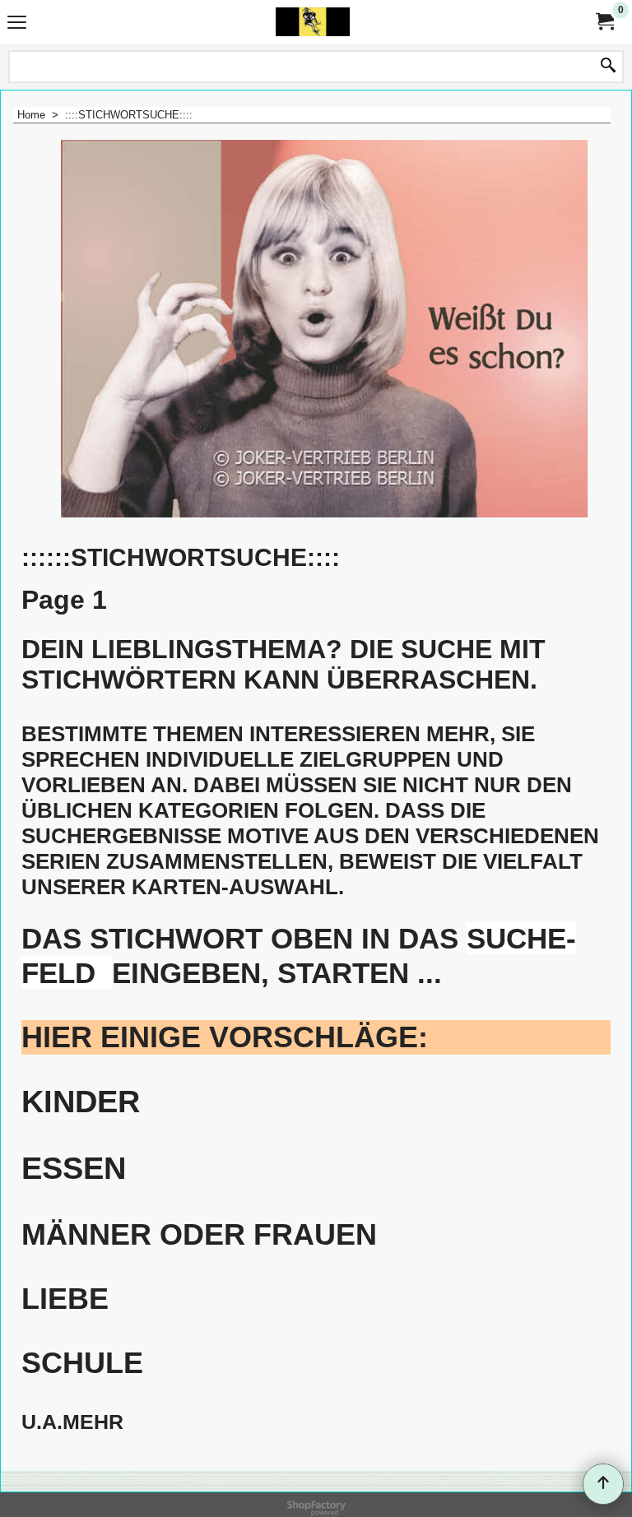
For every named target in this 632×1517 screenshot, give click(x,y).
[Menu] (16, 23)
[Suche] (608, 67)
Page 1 (64, 600)
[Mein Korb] (604, 22)
